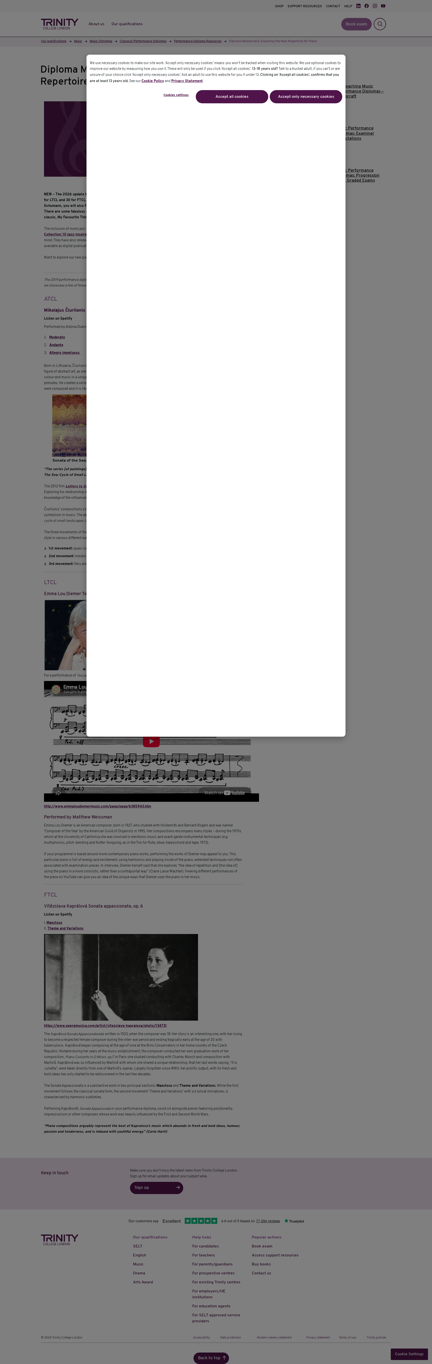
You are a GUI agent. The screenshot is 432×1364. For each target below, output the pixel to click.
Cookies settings (176, 95)
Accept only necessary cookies (306, 96)
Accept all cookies (232, 96)
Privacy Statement (187, 81)
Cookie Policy (153, 81)
